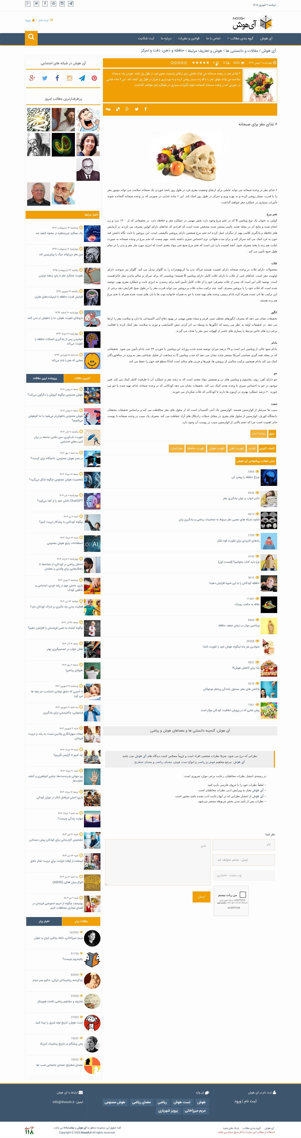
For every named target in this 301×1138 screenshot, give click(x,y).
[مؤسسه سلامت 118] (29, 1130)
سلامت (70, 1128)
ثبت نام (43, 20)
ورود (28, 20)
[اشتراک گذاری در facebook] (145, 109)
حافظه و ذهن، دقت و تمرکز (162, 50)
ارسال (201, 897)
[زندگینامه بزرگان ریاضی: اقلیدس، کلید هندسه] (38, 144)
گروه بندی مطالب (241, 38)
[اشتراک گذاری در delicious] (118, 109)
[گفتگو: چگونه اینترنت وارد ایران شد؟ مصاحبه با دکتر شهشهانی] (63, 193)
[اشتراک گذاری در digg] (108, 109)
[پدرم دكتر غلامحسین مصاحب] (88, 169)
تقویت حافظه (195, 448)
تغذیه (252, 448)
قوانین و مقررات (188, 38)
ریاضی (201, 762)
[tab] (45, 378)
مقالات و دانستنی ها (242, 51)
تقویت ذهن (236, 448)
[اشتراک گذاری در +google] (127, 109)
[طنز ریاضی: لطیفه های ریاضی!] (88, 119)
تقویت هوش (217, 448)
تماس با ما (213, 38)
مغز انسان (177, 448)
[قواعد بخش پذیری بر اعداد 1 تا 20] (38, 119)
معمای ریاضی (163, 762)
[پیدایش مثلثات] (63, 119)
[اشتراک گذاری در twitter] (136, 109)
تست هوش (181, 762)
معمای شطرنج (143, 762)
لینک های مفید (231, 1128)
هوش (211, 762)
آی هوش (266, 38)
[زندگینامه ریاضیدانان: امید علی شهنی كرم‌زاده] (38, 194)
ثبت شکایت (146, 38)
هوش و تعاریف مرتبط (205, 51)
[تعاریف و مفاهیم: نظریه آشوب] (63, 144)
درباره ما (166, 38)
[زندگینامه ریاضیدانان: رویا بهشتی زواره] (88, 144)
